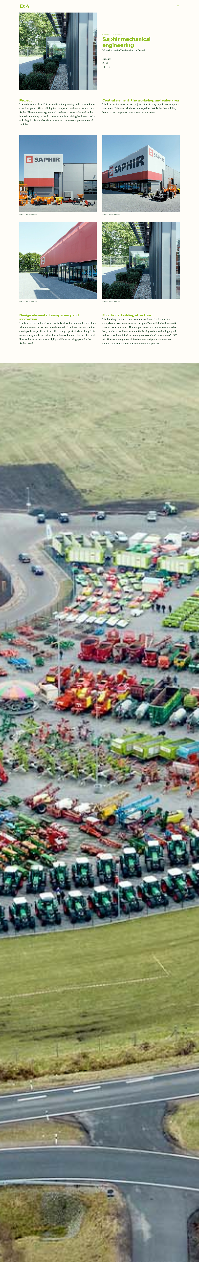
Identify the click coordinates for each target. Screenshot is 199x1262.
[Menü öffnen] (178, 6)
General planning (112, 34)
